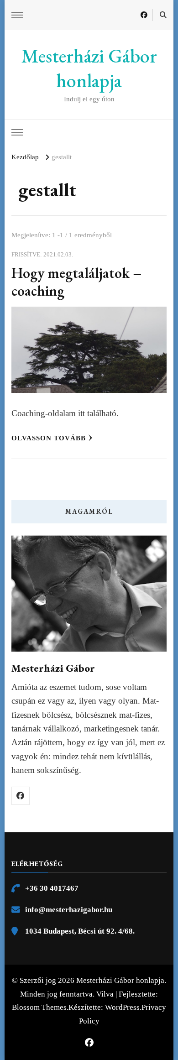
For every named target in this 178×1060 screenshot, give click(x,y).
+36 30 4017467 (52, 888)
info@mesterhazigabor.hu (68, 909)
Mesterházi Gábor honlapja (89, 68)
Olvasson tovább (48, 438)
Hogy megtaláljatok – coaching (76, 281)
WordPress (122, 1007)
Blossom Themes (39, 1007)
